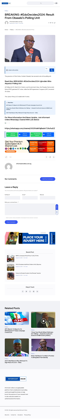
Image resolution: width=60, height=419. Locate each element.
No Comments (11, 179)
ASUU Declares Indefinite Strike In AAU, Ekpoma (28, 264)
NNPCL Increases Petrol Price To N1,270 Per (27, 255)
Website (42, 194)
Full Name (7, 194)
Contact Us (13, 415)
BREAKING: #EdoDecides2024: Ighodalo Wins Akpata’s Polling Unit (28, 82)
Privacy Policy (27, 415)
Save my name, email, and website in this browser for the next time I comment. (22, 217)
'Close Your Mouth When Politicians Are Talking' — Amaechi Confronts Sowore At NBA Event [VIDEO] (29, 108)
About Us (7, 415)
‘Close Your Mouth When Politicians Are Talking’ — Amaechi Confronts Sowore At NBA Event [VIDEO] (42, 333)
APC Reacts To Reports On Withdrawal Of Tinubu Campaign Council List (24, 105)
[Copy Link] (54, 23)
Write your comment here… (12, 202)
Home (6, 29)
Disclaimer (20, 415)
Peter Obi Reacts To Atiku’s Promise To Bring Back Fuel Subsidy (42, 356)
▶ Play (52, 70)
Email (24, 194)
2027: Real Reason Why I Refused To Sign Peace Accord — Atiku (22, 112)
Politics (12, 29)
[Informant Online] (6, 3)
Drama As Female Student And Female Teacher (28, 273)
